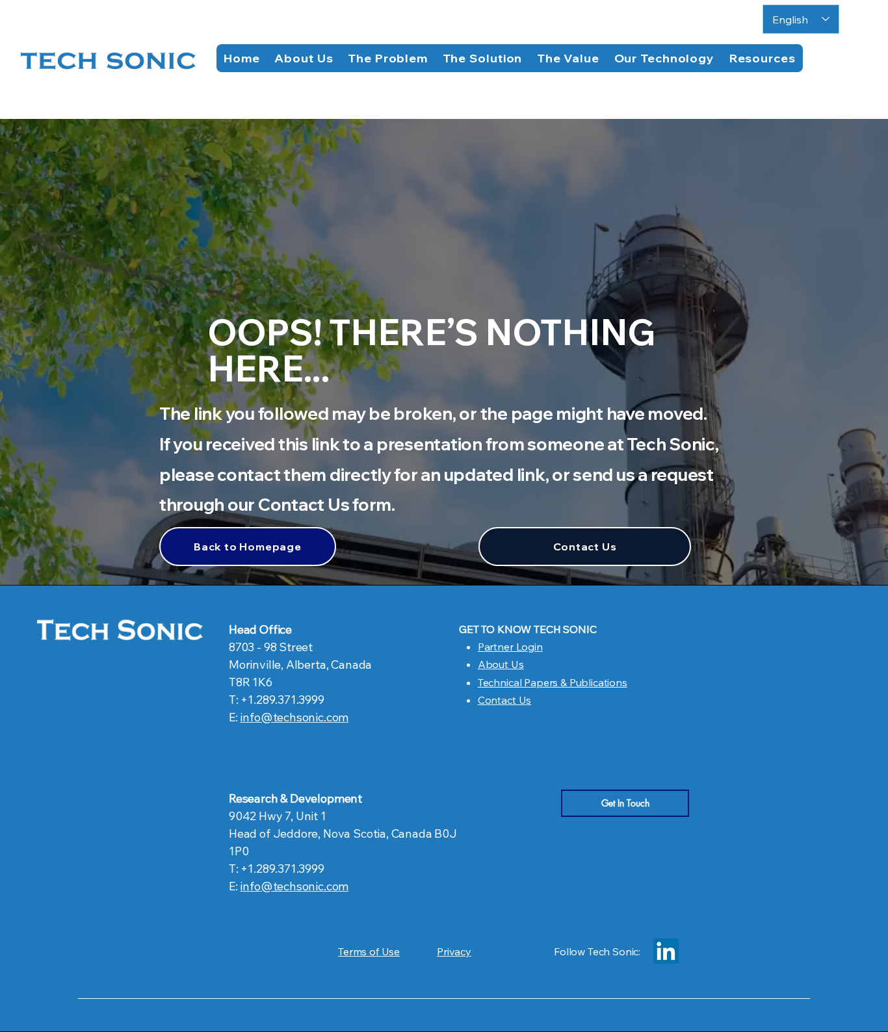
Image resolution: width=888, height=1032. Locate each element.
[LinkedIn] (666, 951)
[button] (762, 58)
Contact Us (504, 699)
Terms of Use (369, 951)
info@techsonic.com (294, 717)
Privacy (454, 951)
